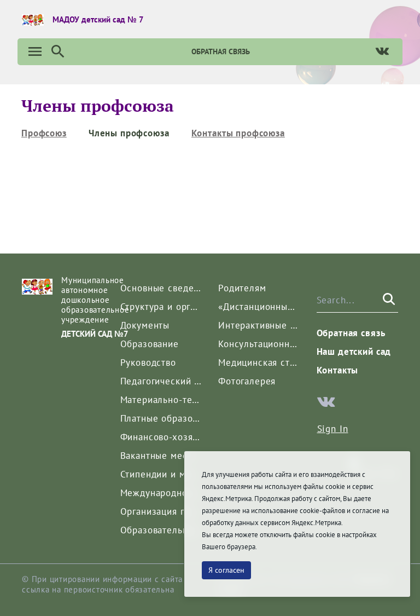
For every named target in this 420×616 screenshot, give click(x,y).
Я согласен (226, 570)
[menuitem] (44, 133)
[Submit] (387, 300)
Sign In (332, 429)
